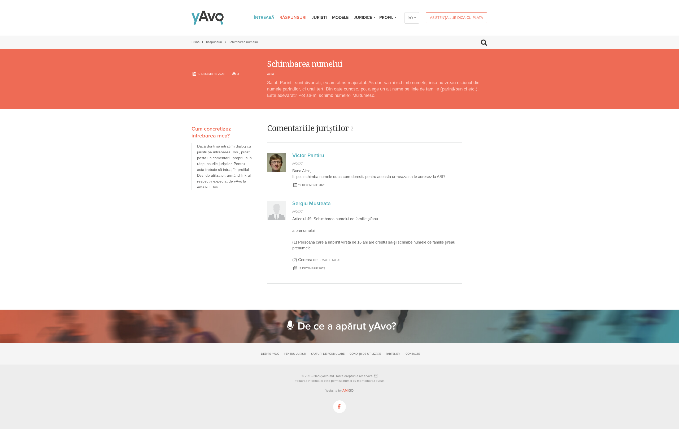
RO (410, 18)
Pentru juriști (295, 354)
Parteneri (393, 354)
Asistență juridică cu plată (456, 17)
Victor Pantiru (308, 155)
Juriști (319, 17)
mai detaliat (331, 260)
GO (348, 390)
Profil (386, 17)
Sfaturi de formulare (328, 354)
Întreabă (264, 17)
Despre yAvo (270, 354)
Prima (195, 42)
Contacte (413, 354)
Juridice (363, 17)
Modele (340, 17)
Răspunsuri (293, 17)
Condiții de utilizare (365, 354)
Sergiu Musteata (311, 203)
